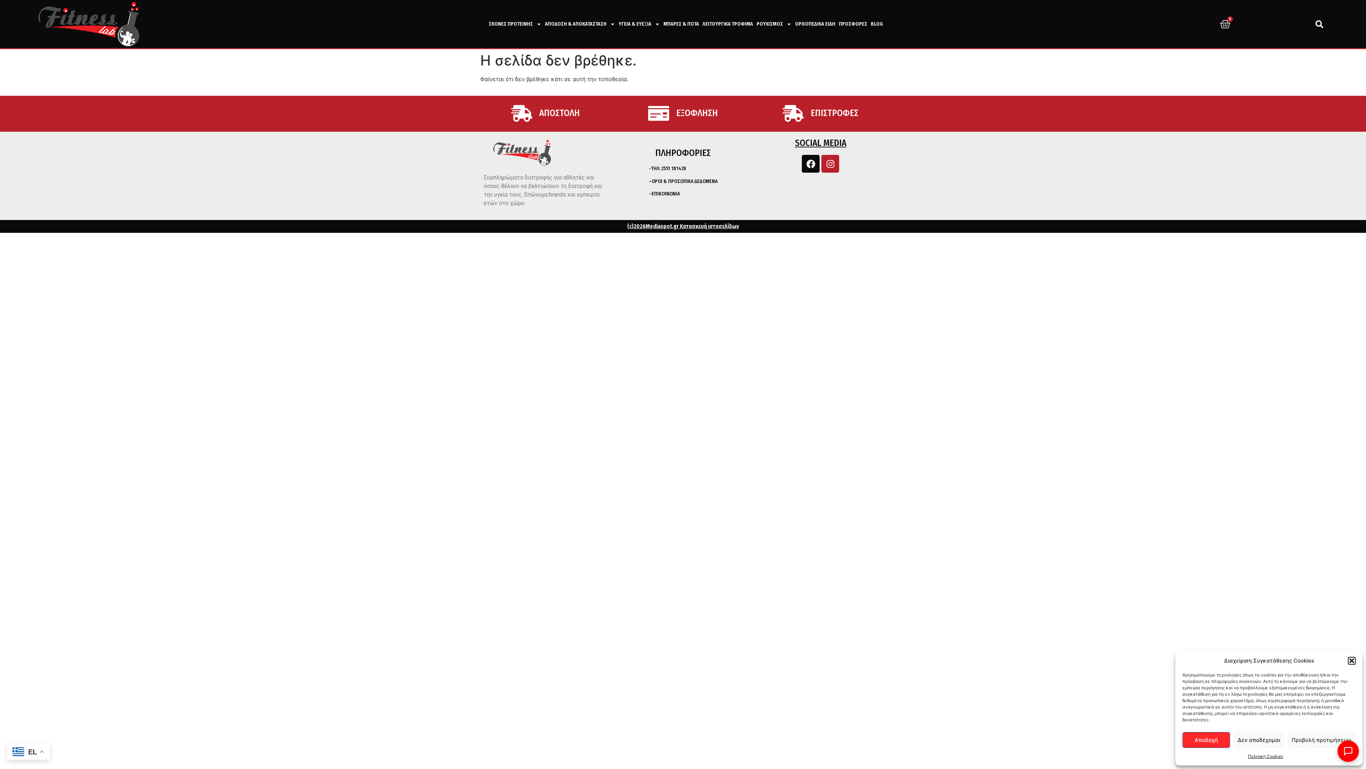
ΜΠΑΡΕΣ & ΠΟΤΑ (681, 24)
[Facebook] (811, 164)
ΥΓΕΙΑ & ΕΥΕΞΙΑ (635, 24)
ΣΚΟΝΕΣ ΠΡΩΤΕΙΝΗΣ (511, 24)
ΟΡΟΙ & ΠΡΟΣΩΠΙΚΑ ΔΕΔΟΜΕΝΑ (685, 181)
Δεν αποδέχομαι (1259, 740)
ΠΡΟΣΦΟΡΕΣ (853, 24)
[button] (1351, 660)
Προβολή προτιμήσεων (1321, 740)
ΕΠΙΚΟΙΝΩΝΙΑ (666, 194)
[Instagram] (830, 164)
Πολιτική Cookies (1265, 756)
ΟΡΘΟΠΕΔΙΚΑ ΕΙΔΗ (815, 24)
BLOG (877, 24)
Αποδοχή (1206, 740)
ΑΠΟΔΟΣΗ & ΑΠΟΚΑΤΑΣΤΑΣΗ (576, 24)
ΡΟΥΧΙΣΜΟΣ (770, 24)
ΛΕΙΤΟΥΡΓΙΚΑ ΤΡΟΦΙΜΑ (728, 24)
